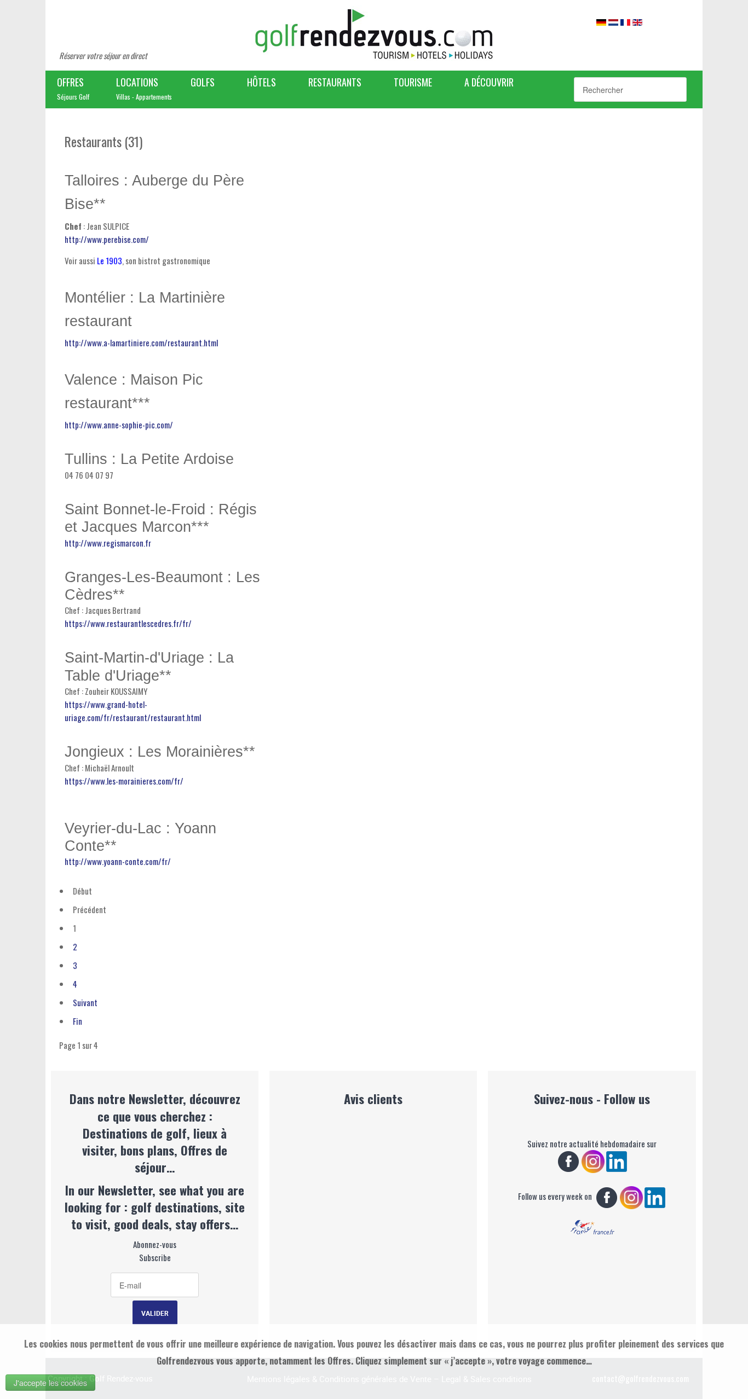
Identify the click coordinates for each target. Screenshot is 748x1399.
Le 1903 (109, 260)
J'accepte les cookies (50, 1382)
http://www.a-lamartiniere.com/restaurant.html (141, 342)
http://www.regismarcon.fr (108, 543)
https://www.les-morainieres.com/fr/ (124, 781)
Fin (77, 1021)
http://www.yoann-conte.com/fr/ (118, 861)
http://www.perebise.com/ (107, 239)
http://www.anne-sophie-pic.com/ (119, 425)
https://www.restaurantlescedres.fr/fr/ (128, 623)
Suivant (85, 1002)
